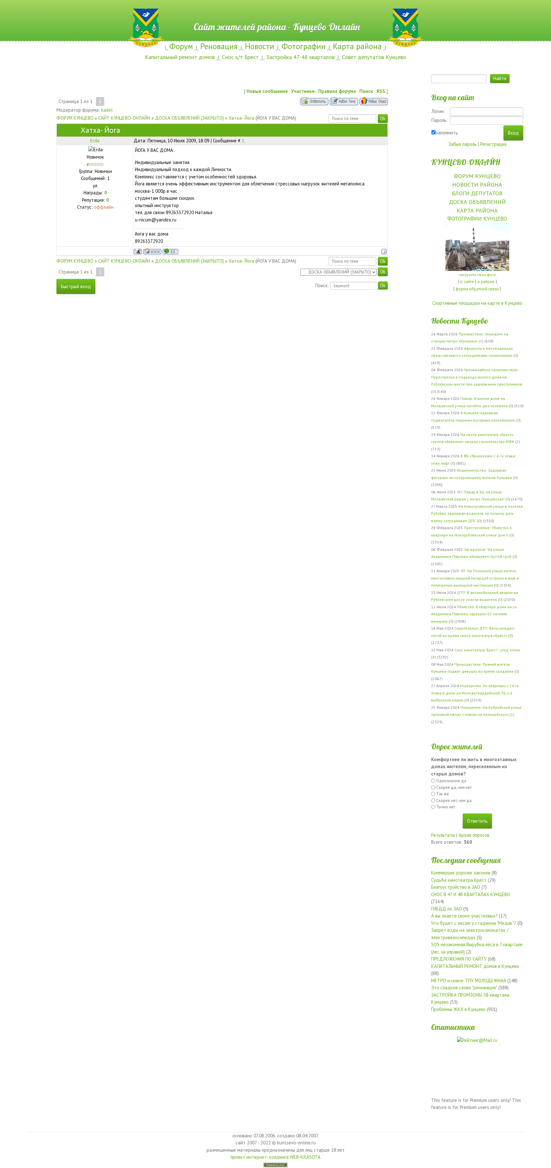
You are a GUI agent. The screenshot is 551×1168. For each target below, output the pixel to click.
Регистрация (493, 144)
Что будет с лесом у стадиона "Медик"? (473, 923)
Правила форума (337, 91)
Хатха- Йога (241, 118)
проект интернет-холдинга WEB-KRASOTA (275, 1157)
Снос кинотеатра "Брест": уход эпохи (487, 650)
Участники (303, 91)
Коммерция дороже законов (460, 873)
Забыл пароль (462, 144)
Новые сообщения (267, 91)
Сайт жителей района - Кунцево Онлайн (275, 12)
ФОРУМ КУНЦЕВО (74, 118)
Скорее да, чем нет (454, 787)
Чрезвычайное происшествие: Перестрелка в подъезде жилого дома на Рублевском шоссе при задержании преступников (476, 376)
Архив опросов (474, 835)
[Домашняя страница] (152, 251)
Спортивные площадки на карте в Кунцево (477, 303)
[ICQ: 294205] (170, 251)
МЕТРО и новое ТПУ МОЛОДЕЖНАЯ (468, 980)
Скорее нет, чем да (454, 800)
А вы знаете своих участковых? (464, 916)
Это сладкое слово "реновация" (464, 988)
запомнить (447, 133)
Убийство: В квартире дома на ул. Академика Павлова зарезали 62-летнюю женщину (474, 614)
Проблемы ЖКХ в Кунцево (458, 1009)
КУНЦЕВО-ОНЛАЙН (465, 162)
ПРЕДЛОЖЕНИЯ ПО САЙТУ (459, 959)
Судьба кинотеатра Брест (459, 880)
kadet (107, 110)
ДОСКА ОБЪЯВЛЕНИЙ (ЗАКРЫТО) (189, 118)
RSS (381, 91)
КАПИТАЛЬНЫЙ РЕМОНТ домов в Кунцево (475, 966)
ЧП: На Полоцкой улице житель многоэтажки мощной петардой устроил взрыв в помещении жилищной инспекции (475, 578)
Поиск (366, 91)
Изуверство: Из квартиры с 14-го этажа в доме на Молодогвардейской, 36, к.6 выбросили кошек (475, 692)
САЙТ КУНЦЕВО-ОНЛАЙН (124, 118)
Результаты (443, 835)
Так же (442, 794)
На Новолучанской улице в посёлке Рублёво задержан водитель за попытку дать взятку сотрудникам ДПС (477, 513)
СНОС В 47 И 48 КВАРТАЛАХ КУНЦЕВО (470, 894)
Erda (94, 141)
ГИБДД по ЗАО (446, 909)
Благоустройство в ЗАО (455, 887)
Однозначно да (451, 780)
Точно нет (445, 807)
